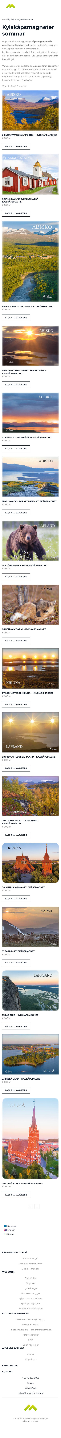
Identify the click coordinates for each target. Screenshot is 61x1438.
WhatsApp (30, 1388)
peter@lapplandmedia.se (30, 1393)
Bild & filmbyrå (30, 1258)
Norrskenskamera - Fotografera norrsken (30, 1329)
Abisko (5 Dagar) (30, 1324)
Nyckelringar (30, 1288)
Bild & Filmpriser (30, 1268)
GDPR (30, 1354)
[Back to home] (10, 6)
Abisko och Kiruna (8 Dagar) (30, 1319)
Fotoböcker (31, 1278)
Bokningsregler (31, 1344)
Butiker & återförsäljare (30, 1308)
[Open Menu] (55, 6)
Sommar (30, 1298)
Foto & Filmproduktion (30, 1263)
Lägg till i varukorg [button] (16, 146)
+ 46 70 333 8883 (30, 1377)
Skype (30, 1383)
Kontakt (7, 1371)
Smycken (30, 1283)
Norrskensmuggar (30, 1293)
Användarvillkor (13, 1348)
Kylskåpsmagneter (30, 1303)
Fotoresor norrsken (15, 1313)
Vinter (39, 1298)
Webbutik (8, 1272)
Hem (4, 19)
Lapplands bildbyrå (15, 1252)
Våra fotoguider (31, 1334)
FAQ (30, 1339)
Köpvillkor (30, 1359)
